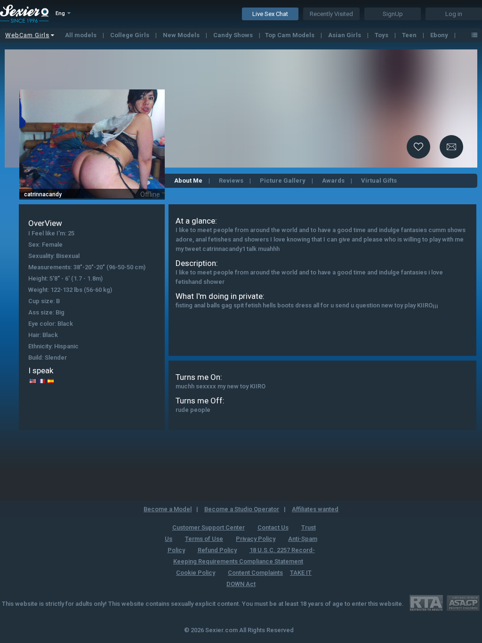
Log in (453, 13)
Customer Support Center (208, 527)
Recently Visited (331, 13)
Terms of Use (204, 538)
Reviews (231, 180)
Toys (382, 35)
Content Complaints (255, 572)
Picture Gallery (282, 180)
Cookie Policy (195, 572)
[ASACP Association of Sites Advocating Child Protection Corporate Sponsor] (463, 603)
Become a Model (168, 509)
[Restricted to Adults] (426, 603)
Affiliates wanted (315, 509)
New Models (182, 35)
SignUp (393, 13)
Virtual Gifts (379, 180)
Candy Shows (233, 35)
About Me (188, 180)
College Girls (130, 35)
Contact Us (273, 527)
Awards (333, 180)
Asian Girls (345, 35)
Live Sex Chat (270, 13)
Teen (410, 35)
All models (81, 35)
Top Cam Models (290, 35)
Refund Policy (217, 550)
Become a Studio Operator (241, 509)
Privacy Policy (255, 538)
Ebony (440, 35)
